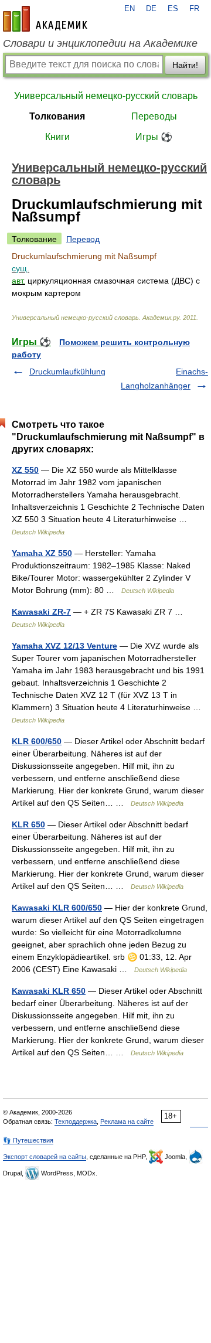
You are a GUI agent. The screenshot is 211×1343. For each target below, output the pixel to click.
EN (129, 9)
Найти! (185, 65)
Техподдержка (76, 1121)
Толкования (57, 116)
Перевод (83, 239)
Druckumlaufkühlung (67, 371)
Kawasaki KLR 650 (49, 991)
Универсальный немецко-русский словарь (106, 96)
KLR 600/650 (37, 741)
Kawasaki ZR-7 (41, 611)
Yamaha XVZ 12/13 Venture (64, 645)
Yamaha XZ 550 (42, 553)
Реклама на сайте (127, 1121)
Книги (57, 137)
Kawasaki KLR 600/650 (57, 907)
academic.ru (45, 19)
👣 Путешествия (28, 1140)
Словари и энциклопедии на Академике (100, 43)
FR (194, 9)
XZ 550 (25, 470)
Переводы (154, 116)
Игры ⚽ (153, 137)
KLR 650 (28, 824)
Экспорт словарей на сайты (44, 1156)
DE (151, 9)
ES (173, 9)
